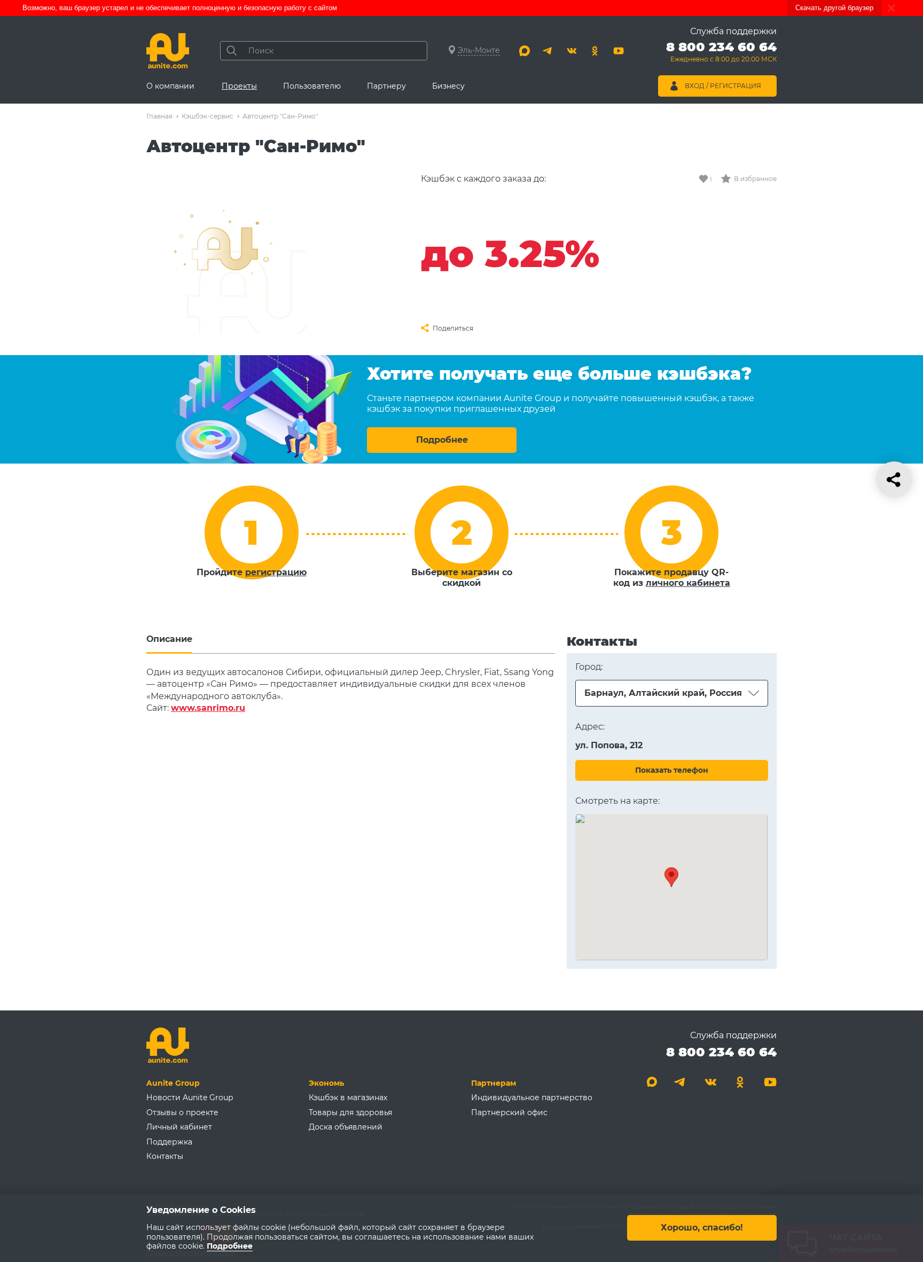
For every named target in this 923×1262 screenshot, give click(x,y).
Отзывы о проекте (182, 1112)
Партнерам (493, 1083)
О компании (170, 86)
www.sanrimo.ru (208, 708)
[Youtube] (618, 50)
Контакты (164, 1156)
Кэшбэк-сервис (207, 116)
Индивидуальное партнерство (531, 1097)
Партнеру (386, 86)
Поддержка (169, 1142)
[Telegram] (548, 50)
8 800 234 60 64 (721, 1052)
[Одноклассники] (595, 50)
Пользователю (312, 86)
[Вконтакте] (571, 50)
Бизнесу (448, 86)
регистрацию (276, 572)
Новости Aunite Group (189, 1097)
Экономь (326, 1083)
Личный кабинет (179, 1127)
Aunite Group (173, 1083)
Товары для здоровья (350, 1112)
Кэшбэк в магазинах (348, 1097)
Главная (159, 116)
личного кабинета (688, 583)
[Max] (524, 50)
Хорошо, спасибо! (702, 1228)
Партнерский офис (509, 1112)
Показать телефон (671, 770)
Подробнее (442, 440)
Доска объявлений (345, 1127)
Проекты (239, 86)
